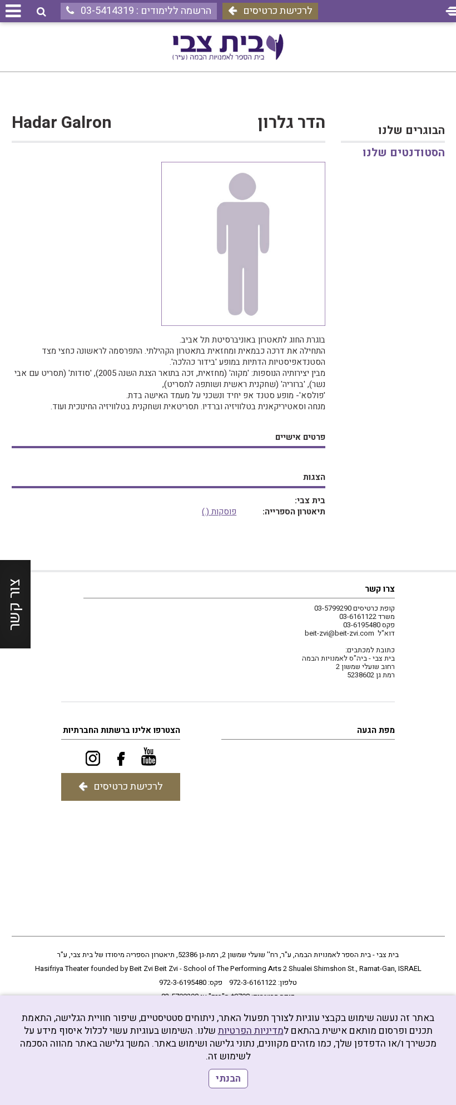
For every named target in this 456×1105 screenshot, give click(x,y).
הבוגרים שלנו (411, 130)
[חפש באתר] (41, 12)
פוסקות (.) (219, 512)
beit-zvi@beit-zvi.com (339, 633)
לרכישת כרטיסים (278, 10)
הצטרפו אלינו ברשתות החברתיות (121, 730)
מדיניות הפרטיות (251, 1031)
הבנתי (228, 1079)
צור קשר (15, 604)
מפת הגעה (376, 730)
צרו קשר (380, 589)
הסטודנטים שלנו (403, 153)
